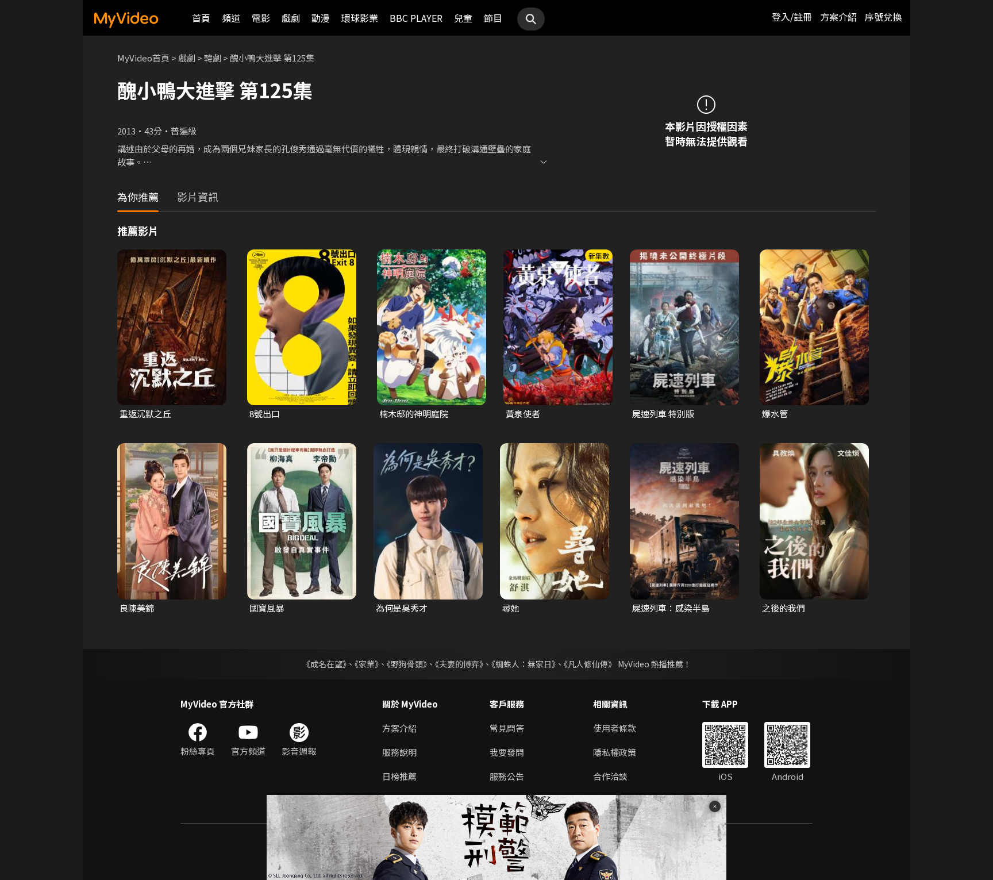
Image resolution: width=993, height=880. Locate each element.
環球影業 (359, 18)
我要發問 (507, 752)
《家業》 (367, 664)
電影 (261, 18)
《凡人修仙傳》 (590, 664)
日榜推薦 (399, 776)
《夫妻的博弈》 (459, 664)
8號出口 (264, 414)
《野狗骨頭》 (407, 664)
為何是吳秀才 (402, 608)
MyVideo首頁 (143, 58)
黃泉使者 (523, 414)
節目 (493, 18)
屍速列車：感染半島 (671, 608)
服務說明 (399, 752)
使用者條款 (614, 728)
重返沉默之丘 (145, 414)
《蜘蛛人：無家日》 (523, 664)
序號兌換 (883, 17)
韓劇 (212, 58)
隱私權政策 (614, 752)
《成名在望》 (324, 664)
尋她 (510, 608)
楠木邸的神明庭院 (413, 414)
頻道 (231, 18)
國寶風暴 (266, 608)
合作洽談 (610, 776)
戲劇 (291, 18)
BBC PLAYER (416, 18)
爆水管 (775, 414)
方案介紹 (838, 17)
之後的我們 (783, 608)
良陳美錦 (137, 608)
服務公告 (507, 776)
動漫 (320, 18)
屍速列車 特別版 (663, 414)
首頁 (201, 18)
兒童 (463, 18)
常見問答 (507, 728)
